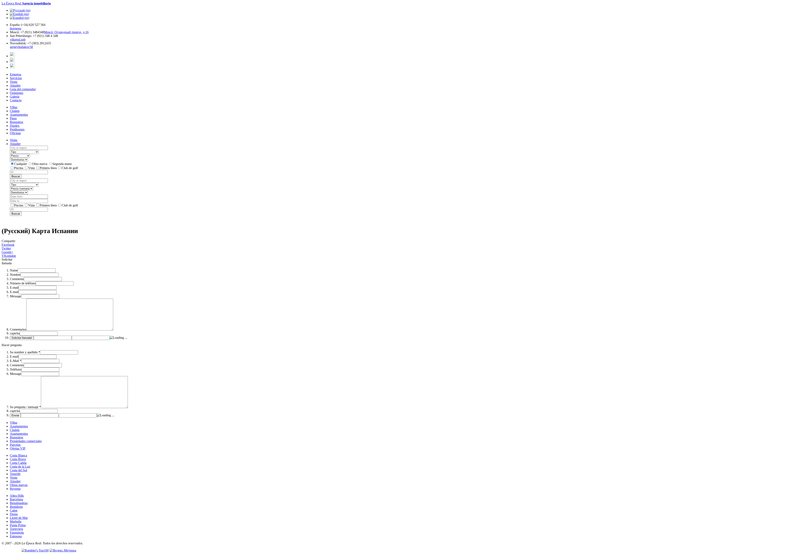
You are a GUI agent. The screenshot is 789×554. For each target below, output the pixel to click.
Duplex (15, 125)
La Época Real (26, 3)
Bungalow (16, 122)
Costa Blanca (18, 455)
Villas (13, 107)
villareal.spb (17, 39)
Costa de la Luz (20, 466)
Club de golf (70, 168)
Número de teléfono (23, 283)
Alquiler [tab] (15, 143)
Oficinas (15, 133)
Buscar (16, 176)
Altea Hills (17, 495)
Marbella (15, 521)
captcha (15, 333)
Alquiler (15, 481)
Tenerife (15, 474)
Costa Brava (18, 459)
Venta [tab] (13, 140)
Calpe (13, 510)
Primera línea (49, 168)
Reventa (15, 488)
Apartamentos (19, 114)
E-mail (14, 287)
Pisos (13, 118)
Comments (17, 279)
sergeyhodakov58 (21, 47)
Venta (13, 477)
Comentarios (18, 329)
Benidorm (16, 506)
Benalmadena (19, 503)
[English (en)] (19, 14)
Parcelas (15, 444)
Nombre (15, 274)
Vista (32, 168)
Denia (14, 514)
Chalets (15, 111)
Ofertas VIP (17, 448)
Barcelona (16, 499)
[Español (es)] (19, 17)
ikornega (15, 28)
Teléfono (15, 369)
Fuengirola (17, 532)
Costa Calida (18, 463)
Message (15, 296)
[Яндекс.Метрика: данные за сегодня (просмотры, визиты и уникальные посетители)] (63, 550)
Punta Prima (18, 525)
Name (14, 270)
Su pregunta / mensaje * (25, 407)
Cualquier (21, 164)
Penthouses (17, 129)
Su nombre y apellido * (25, 352)
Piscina (19, 168)
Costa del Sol (18, 470)
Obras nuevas (19, 485)
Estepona (16, 536)
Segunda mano (62, 164)
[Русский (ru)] (20, 10)
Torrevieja (16, 529)
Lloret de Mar (19, 518)
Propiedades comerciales (26, 441)
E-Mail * (15, 361)
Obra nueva (40, 164)
